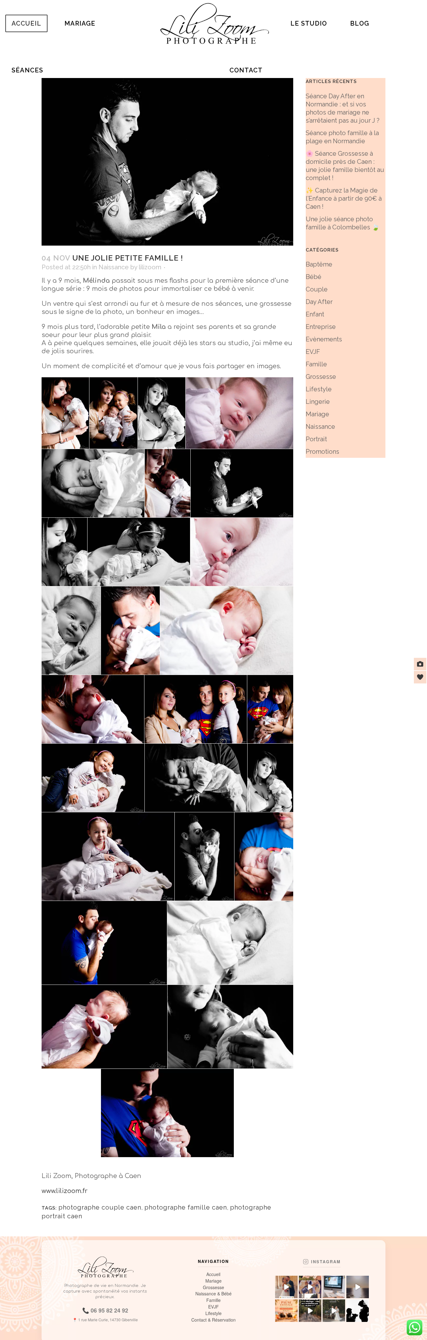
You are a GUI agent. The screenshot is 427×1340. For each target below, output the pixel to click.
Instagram (326, 1261)
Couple (317, 289)
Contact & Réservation (213, 1320)
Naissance (113, 267)
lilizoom (150, 267)
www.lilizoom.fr (65, 1191)
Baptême (319, 264)
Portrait (316, 439)
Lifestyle (319, 389)
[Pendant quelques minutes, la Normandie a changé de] (357, 1287)
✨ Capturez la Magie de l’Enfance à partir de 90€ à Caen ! (344, 198)
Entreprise (321, 326)
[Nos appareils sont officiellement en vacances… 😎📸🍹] (286, 1310)
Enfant (315, 314)
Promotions (322, 451)
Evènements (324, 339)
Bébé (313, 277)
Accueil (213, 1274)
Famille (316, 364)
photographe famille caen (185, 1207)
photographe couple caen (99, 1207)
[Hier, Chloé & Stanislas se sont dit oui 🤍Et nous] (286, 1287)
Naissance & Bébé (213, 1293)
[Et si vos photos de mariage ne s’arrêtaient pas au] (310, 1310)
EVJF (313, 351)
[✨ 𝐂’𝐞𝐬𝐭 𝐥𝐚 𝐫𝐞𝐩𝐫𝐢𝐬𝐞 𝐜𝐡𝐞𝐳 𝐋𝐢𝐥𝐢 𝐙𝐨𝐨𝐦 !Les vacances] (334, 1287)
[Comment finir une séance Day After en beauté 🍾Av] (334, 1310)
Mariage (317, 414)
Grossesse (321, 376)
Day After (319, 302)
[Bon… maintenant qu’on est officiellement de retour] (310, 1287)
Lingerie (318, 401)
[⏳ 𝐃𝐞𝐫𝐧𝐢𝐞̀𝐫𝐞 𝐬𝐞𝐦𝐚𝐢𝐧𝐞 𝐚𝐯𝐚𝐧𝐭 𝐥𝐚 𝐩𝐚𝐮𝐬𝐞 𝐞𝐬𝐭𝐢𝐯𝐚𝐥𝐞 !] (357, 1310)
